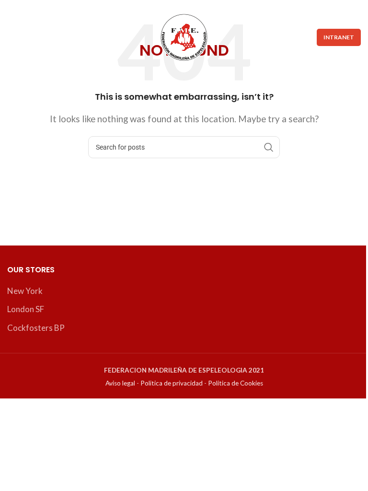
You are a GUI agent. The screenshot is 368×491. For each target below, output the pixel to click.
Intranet (338, 37)
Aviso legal (120, 383)
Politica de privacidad (171, 383)
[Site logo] (184, 36)
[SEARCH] (269, 147)
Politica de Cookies (235, 383)
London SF (25, 309)
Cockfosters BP (36, 328)
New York (25, 291)
